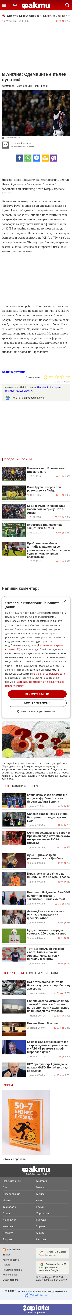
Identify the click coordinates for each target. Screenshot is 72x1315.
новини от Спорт (24, 786)
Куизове (41, 1239)
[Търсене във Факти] (67, 5)
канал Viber (22, 390)
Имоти (6, 1200)
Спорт (12, 15)
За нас (6, 1254)
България (41, 1180)
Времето (8, 1232)
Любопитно (9, 1219)
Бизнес (40, 1193)
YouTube (10, 390)
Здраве (40, 1226)
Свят (6, 1187)
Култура (41, 1219)
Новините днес (12, 1180)
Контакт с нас (10, 1274)
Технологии (9, 1206)
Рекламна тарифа (12, 1269)
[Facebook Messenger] (36, 158)
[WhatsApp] (27, 158)
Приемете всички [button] (37, 694)
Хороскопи (42, 1213)
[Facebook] (19, 158)
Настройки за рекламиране (49, 673)
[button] (36, 711)
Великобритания (14, 371)
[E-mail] (45, 158)
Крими (40, 1206)
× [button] (64, 601)
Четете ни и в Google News (28, 397)
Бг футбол (27, 15)
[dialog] (36, 657)
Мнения (40, 1187)
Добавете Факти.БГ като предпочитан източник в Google (52, 1267)
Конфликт (9, 1226)
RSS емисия (13, 1249)
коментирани (37, 973)
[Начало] (36, 5)
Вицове (7, 1239)
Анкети (40, 1232)
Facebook (43, 387)
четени (18, 973)
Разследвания (11, 1193)
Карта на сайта (11, 1259)
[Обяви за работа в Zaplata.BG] (36, 1309)
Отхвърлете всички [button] (37, 703)
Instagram (56, 387)
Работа (6, 1264)
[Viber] (53, 158)
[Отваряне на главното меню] (3, 5)
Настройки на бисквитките (32, 681)
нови (54, 973)
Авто (39, 1200)
